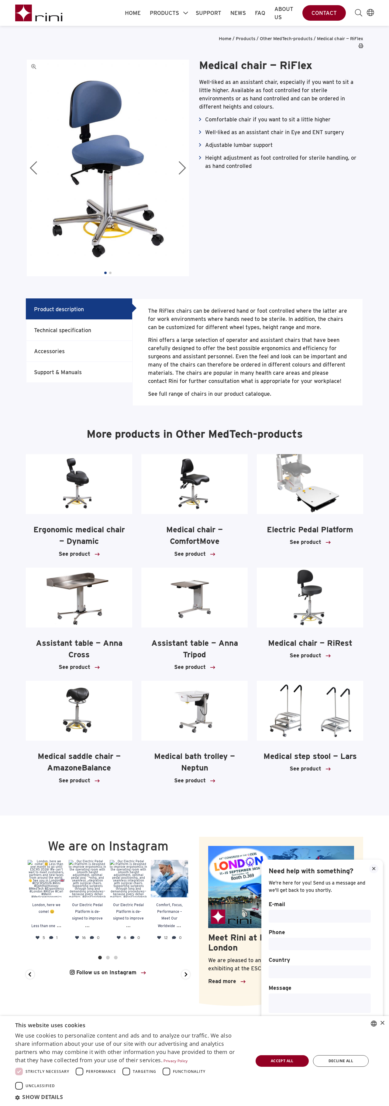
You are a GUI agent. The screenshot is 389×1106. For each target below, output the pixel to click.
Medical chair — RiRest (310, 643)
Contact (324, 13)
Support (208, 13)
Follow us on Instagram (105, 972)
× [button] (382, 1023)
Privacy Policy (176, 1060)
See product (74, 554)
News (238, 13)
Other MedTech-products (286, 38)
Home (133, 13)
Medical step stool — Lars (310, 756)
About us (283, 13)
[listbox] (374, 1024)
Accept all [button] (282, 1060)
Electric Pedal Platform (310, 529)
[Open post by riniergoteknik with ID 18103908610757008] (128, 878)
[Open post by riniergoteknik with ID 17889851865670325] (46, 878)
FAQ (260, 13)
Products (164, 13)
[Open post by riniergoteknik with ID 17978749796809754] (169, 878)
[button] (105, 273)
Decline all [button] (341, 1060)
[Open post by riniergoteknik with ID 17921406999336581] (87, 878)
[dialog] (194, 1061)
